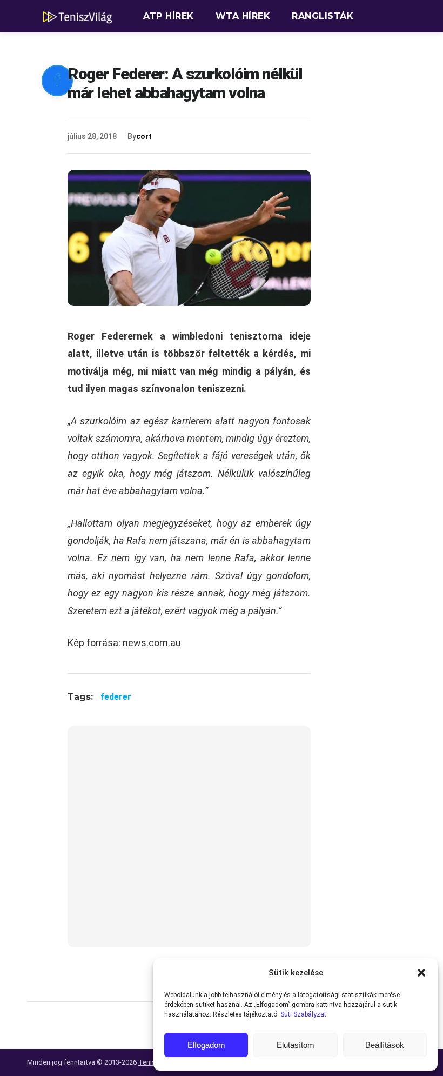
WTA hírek (243, 16)
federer (115, 697)
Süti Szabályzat (303, 1014)
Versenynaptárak (191, 48)
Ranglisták (322, 16)
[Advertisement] (189, 843)
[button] (421, 972)
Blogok (281, 48)
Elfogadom (206, 1045)
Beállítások (384, 1045)
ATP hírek (168, 16)
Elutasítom (295, 1045)
